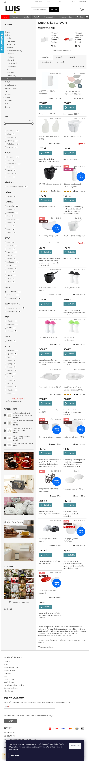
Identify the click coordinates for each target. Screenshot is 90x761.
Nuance (12, 173)
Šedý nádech (14, 311)
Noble (11, 328)
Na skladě (13, 131)
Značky (7, 107)
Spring (11, 364)
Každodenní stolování (17, 186)
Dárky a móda (9, 101)
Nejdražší (71, 57)
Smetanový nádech (16, 308)
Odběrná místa (9, 682)
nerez (11, 222)
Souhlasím (75, 746)
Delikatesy (8, 104)
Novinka (12, 137)
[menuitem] (5, 17)
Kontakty (38, 2)
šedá (11, 272)
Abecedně (60, 62)
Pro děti (7, 91)
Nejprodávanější (46, 62)
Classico (12, 321)
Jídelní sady (11, 41)
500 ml (11, 341)
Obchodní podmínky (11, 688)
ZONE (11, 177)
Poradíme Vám (9, 679)
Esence (12, 387)
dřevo (11, 209)
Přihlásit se (10, 721)
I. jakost (12, 147)
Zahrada (8, 97)
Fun (10, 383)
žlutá (11, 282)
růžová (11, 265)
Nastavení (15, 755)
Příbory (9, 69)
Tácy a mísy (11, 60)
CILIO (11, 160)
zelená (11, 275)
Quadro (12, 331)
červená (12, 252)
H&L (10, 167)
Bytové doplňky (10, 85)
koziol (11, 170)
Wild (10, 357)
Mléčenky (11, 57)
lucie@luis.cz (11, 732)
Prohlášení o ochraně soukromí (14, 685)
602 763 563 (11, 736)
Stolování (8, 35)
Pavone (12, 370)
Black (11, 393)
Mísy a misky (12, 66)
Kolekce (8, 32)
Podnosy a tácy (13, 63)
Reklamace (7, 673)
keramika (12, 213)
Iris (10, 377)
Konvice (10, 48)
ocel (11, 226)
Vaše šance (13, 144)
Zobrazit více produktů (61, 50)
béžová (12, 245)
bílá (11, 242)
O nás (48, 2)
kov (10, 216)
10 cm (11, 196)
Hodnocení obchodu (11, 667)
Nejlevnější (59, 57)
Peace (11, 367)
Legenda (12, 324)
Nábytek (8, 94)
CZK (73, 2)
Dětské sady (11, 76)
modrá (11, 259)
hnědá (11, 255)
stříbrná (12, 269)
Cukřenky (11, 54)
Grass (11, 380)
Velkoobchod (8, 691)
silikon (11, 232)
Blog (5, 676)
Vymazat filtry (17, 399)
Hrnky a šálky (11, 44)
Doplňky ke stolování (14, 79)
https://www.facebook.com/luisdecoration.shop (24, 739)
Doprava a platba (9, 670)
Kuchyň (7, 82)
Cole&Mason (13, 163)
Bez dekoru (14, 292)
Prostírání (10, 72)
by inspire (13, 157)
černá (11, 249)
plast (11, 229)
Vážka (11, 360)
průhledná (13, 262)
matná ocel (13, 219)
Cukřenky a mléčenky (14, 51)
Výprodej (12, 140)
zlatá (11, 278)
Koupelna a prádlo (11, 88)
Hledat (54, 10)
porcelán (13, 206)
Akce (6, 29)
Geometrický (14, 298)
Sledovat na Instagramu (20, 602)
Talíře (9, 38)
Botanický (13, 295)
